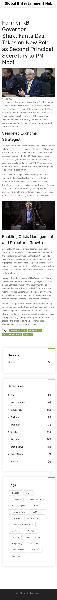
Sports (31, 395)
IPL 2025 (15, 493)
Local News (31, 454)
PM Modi (28, 334)
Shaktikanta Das (18, 330)
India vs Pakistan (33, 537)
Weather (31, 424)
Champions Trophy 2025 (22, 525)
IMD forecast (35, 543)
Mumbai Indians (18, 512)
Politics (31, 417)
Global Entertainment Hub (28, 3)
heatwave (35, 550)
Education (31, 410)
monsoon (16, 556)
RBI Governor (35, 330)
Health (31, 461)
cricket (36, 506)
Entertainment (31, 402)
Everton (15, 537)
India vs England (19, 506)
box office (16, 518)
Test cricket (37, 512)
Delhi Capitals (33, 518)
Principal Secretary (12, 334)
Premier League (34, 499)
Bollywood (16, 499)
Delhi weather (18, 550)
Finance (31, 439)
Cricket (31, 432)
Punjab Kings (17, 543)
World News (31, 447)
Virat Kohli (16, 531)
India (28, 493)
